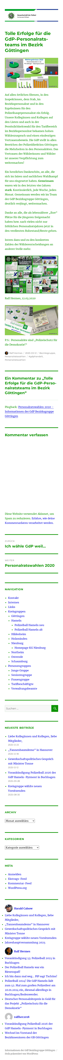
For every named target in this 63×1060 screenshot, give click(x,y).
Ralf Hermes (15, 353)
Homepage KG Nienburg (30, 647)
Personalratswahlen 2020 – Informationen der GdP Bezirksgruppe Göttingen (29, 411)
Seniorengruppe (21, 675)
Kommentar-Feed (20, 883)
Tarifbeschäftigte (22, 684)
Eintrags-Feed (17, 878)
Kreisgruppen (17, 611)
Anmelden (14, 874)
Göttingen (18, 616)
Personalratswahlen (15, 356)
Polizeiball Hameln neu (29, 625)
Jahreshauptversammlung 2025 (25, 942)
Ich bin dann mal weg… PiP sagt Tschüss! (31, 976)
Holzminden (19, 638)
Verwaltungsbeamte (24, 688)
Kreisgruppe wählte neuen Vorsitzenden (31, 938)
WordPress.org (17, 887)
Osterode (17, 656)
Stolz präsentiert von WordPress (21, 1053)
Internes (13, 602)
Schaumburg (19, 661)
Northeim (17, 652)
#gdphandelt (36, 356)
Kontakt (13, 597)
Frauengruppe (20, 679)
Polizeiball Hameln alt (29, 629)
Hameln (16, 620)
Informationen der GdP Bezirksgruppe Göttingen (30, 1050)
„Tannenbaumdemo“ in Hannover (30, 750)
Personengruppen (19, 665)
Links (11, 607)
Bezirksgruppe (47, 353)
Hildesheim (18, 634)
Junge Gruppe (20, 670)
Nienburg (17, 643)
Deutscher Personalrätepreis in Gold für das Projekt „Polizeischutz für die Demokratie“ (30, 1003)
